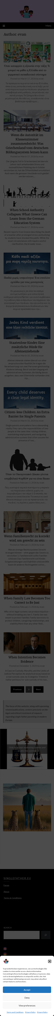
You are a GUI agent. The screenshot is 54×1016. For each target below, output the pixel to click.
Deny (27, 997)
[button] (49, 961)
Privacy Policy (30, 1012)
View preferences (27, 1005)
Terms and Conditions (15, 1012)
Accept (27, 990)
